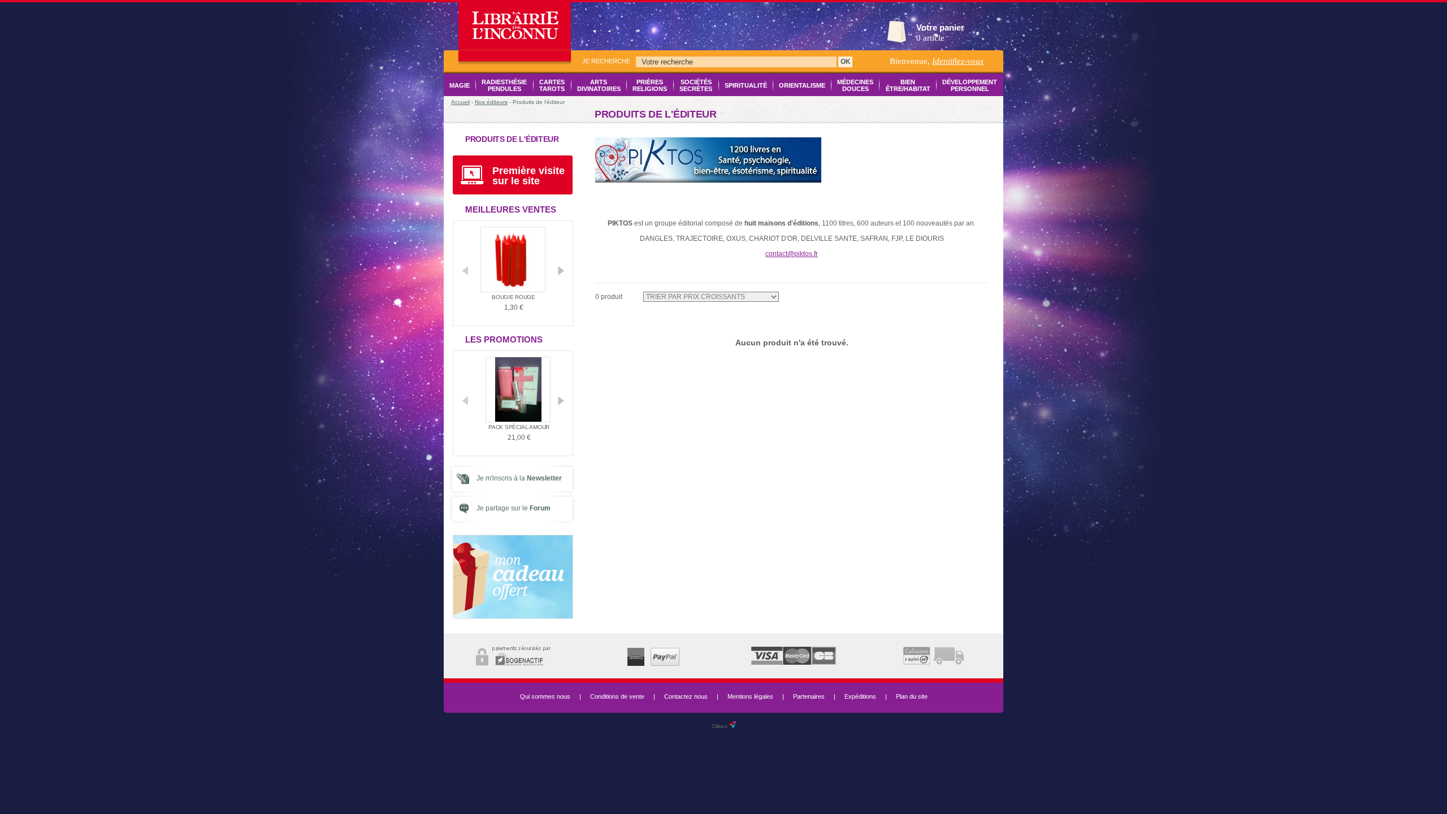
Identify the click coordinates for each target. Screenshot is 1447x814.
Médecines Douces (855, 85)
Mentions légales (750, 696)
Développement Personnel (969, 85)
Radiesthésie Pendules (504, 85)
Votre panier (940, 27)
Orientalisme (802, 85)
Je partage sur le (513, 508)
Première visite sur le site (528, 176)
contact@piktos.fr (791, 254)
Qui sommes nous (545, 696)
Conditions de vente (617, 696)
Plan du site (912, 696)
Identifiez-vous (958, 61)
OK (846, 62)
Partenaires (809, 696)
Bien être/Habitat (908, 85)
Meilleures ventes (510, 209)
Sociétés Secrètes (695, 85)
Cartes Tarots (552, 85)
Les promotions (504, 339)
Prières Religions (649, 85)
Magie (459, 85)
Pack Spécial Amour (513, 427)
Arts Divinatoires (599, 85)
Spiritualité (746, 85)
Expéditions (860, 696)
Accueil (460, 102)
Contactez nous (686, 696)
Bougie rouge (513, 297)
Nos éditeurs (491, 102)
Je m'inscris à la (519, 478)
